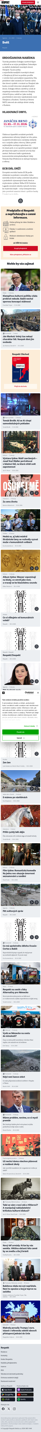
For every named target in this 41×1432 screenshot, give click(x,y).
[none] (37, 30)
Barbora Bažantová (8, 505)
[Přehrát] (32, 287)
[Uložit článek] (26, 30)
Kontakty (4, 1356)
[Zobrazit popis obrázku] (31, 30)
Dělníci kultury (15, 1202)
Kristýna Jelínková (8, 1295)
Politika (5, 533)
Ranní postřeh (9, 417)
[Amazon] (8, 1399)
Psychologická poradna (10, 1158)
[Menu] (38, 2)
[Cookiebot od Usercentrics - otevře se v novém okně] (25, 692)
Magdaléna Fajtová (8, 1337)
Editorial (7, 1030)
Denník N (13, 346)
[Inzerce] (20, 123)
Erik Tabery (6, 1046)
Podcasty (8, 1202)
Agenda (4, 38)
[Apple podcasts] (25, 1390)
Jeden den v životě (8, 794)
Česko (4, 293)
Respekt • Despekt (8, 652)
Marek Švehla (7, 1130)
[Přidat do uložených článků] (37, 287)
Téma (4, 986)
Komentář (8, 333)
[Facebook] (3, 1411)
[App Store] (8, 1390)
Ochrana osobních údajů (9, 1378)
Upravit (19, 738)
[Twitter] (8, 1411)
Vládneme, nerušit (16, 1283)
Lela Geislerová (7, 766)
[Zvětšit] (20, 20)
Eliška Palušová (7, 586)
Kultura (5, 455)
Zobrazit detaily (29, 726)
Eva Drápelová (7, 801)
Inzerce (3, 1367)
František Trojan (7, 305)
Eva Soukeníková (8, 546)
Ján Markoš (6, 346)
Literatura (6, 499)
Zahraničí (5, 1325)
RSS (2, 1370)
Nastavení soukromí (8, 1381)
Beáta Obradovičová (9, 1174)
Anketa (5, 614)
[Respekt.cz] (5, 2)
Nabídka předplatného (9, 1363)
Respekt (4, 48)
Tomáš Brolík (6, 427)
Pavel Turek (6, 880)
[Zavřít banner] (38, 692)
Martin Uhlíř (6, 1086)
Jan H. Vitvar (6, 470)
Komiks (5, 759)
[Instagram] (14, 1411)
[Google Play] (8, 1395)
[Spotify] (25, 1399)
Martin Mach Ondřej (18, 766)
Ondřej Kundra (7, 1255)
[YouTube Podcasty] (25, 1395)
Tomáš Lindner (7, 1002)
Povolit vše (20, 732)
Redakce (4, 1352)
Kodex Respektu (6, 1359)
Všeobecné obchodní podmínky (12, 1374)
